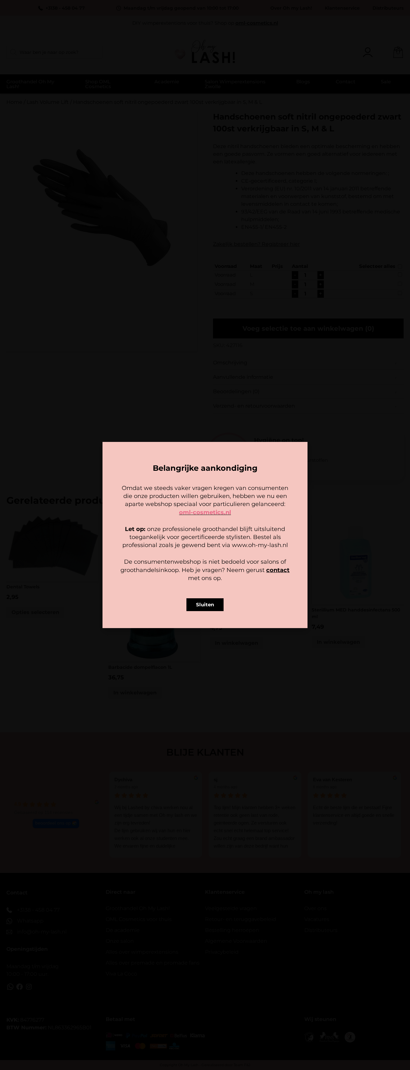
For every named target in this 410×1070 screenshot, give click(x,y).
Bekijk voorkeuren (245, 561)
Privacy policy (219, 575)
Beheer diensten (148, 543)
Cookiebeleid (186, 575)
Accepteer (165, 561)
